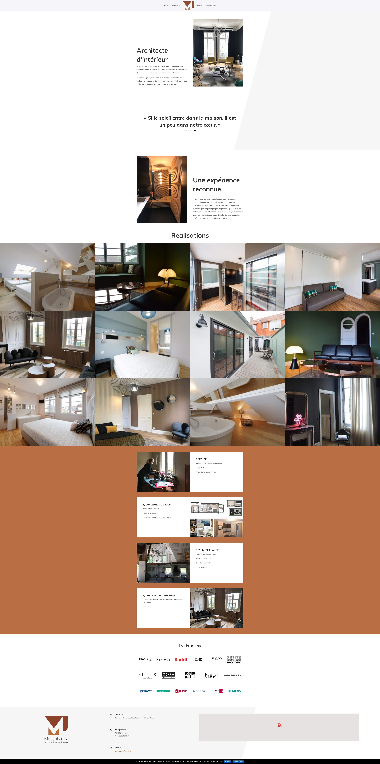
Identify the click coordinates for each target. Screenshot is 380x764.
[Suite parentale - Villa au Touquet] (47, 310)
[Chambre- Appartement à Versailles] (332, 445)
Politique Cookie (238, 761)
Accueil (166, 6)
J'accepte (227, 761)
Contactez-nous (210, 6)
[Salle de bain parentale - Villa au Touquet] (237, 445)
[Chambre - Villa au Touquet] (142, 378)
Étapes (199, 6)
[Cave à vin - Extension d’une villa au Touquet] (237, 310)
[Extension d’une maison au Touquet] (237, 378)
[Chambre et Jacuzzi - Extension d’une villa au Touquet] (332, 310)
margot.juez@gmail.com (124, 751)
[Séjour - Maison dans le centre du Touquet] (142, 310)
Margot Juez (175, 6)
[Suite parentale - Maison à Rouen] (47, 378)
